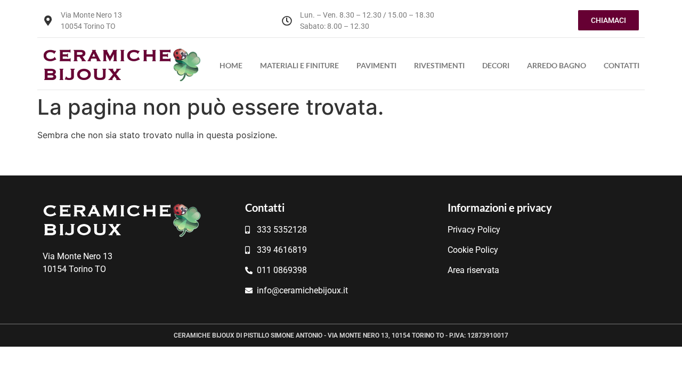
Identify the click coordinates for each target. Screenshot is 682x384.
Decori (495, 65)
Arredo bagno (556, 65)
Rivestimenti (439, 65)
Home (231, 65)
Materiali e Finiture (299, 65)
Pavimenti (376, 65)
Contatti (621, 65)
